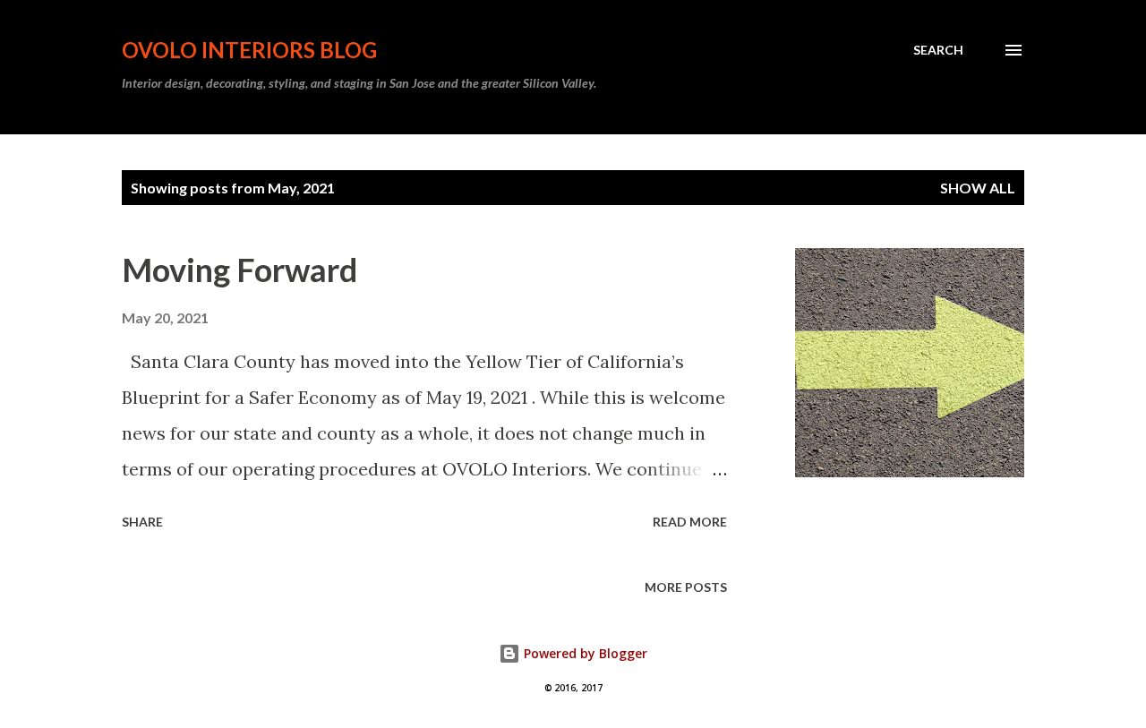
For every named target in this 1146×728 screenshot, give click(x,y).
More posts (686, 587)
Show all (977, 187)
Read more (690, 521)
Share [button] (142, 521)
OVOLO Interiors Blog (249, 50)
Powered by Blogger (583, 653)
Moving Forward (239, 269)
